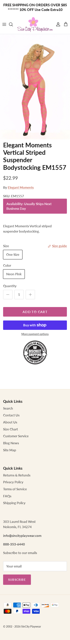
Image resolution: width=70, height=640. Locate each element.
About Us (10, 422)
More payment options (35, 334)
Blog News (11, 443)
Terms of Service (15, 489)
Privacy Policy (13, 482)
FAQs (7, 496)
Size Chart (10, 429)
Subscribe (17, 579)
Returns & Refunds (16, 475)
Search (8, 408)
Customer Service (16, 436)
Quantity (10, 286)
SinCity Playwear (31, 626)
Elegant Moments (21, 187)
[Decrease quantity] (7, 294)
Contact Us (11, 415)
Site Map (9, 450)
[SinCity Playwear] (35, 24)
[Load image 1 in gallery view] (35, 86)
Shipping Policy (14, 503)
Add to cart (35, 312)
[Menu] (4, 24)
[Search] (13, 24)
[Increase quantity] (30, 294)
